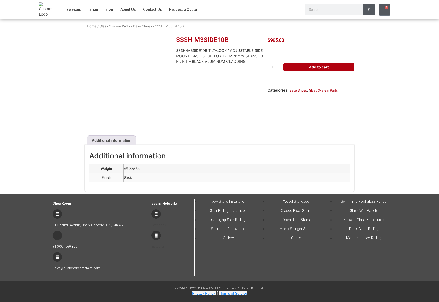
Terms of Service (233, 293)
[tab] (111, 140)
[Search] (369, 9)
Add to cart (319, 67)
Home (91, 26)
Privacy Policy (203, 293)
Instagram (158, 246)
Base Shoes (142, 26)
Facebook (158, 225)
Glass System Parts (114, 26)
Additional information (111, 140)
